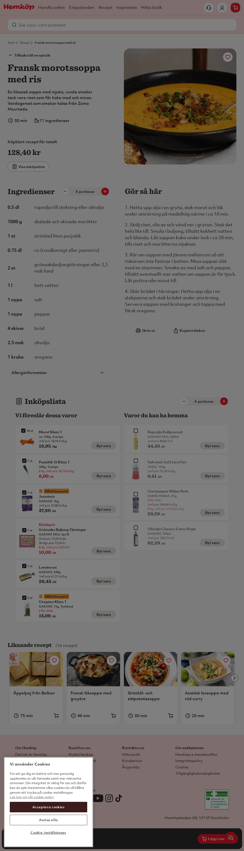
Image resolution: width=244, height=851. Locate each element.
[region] (48, 802)
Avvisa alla (48, 820)
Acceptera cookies (48, 807)
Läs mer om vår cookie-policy (32, 797)
